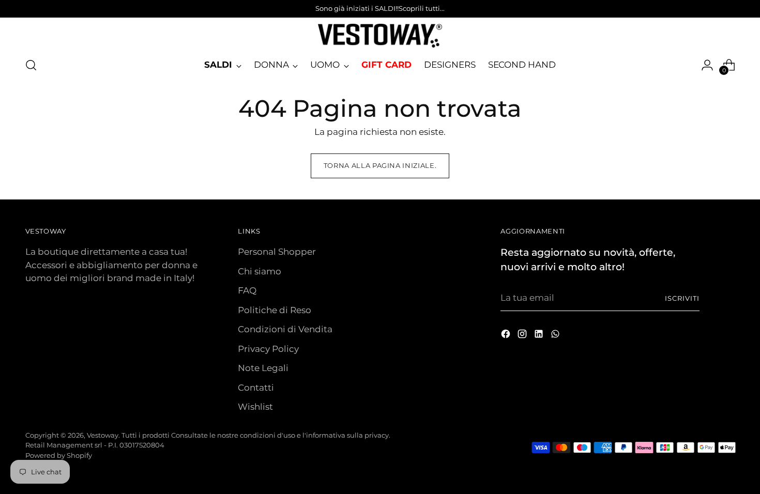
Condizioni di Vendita (285, 329)
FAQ (247, 290)
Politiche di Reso (274, 310)
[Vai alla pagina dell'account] (707, 65)
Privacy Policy (268, 349)
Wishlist (255, 407)
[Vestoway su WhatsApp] (556, 336)
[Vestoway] (380, 36)
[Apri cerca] (31, 65)
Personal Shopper (277, 251)
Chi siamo (259, 271)
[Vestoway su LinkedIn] (540, 336)
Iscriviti (682, 298)
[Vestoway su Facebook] (506, 336)
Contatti (256, 387)
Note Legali (263, 368)
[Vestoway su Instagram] (523, 336)
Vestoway (102, 435)
